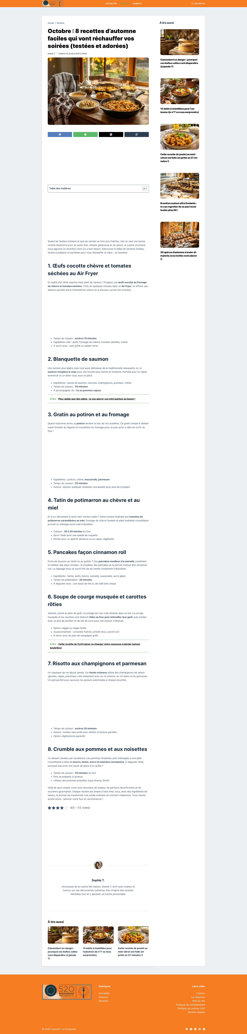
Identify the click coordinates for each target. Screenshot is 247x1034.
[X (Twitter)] (111, 134)
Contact (200, 993)
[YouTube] (204, 1029)
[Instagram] (195, 1029)
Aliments (137, 3)
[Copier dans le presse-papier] (137, 134)
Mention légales (196, 1012)
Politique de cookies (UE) (191, 1008)
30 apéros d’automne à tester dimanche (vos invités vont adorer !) (178, 256)
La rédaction (198, 997)
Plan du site (198, 1000)
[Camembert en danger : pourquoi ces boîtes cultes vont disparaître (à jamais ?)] (63, 935)
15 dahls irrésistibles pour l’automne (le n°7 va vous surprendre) (97, 951)
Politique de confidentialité (190, 1004)
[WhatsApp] (85, 134)
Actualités (111, 3)
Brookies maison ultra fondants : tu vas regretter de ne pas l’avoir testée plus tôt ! (178, 206)
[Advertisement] (98, 161)
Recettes (124, 3)
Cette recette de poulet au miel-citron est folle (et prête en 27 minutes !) (133, 951)
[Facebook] (60, 134)
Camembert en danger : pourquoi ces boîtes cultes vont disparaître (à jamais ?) (179, 63)
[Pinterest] (200, 1029)
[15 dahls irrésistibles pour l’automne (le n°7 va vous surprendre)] (98, 935)
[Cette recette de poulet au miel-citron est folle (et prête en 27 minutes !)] (133, 935)
